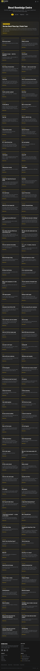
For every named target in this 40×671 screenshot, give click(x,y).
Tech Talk (16, 14)
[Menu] (38, 2)
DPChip (2, 656)
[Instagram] (7, 650)
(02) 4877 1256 (24, 655)
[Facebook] (2, 650)
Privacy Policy (22, 664)
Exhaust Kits (3, 659)
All (12, 14)
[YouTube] (5, 650)
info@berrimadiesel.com (26, 656)
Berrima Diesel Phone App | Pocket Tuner (15, 26)
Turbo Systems (3, 660)
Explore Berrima (23, 650)
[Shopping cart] (36, 2)
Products (22, 645)
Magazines (22, 14)
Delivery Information (4, 664)
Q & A (27, 14)
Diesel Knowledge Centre (25, 648)
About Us (22, 649)
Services (22, 646)
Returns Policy (10, 664)
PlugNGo (2, 657)
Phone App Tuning (4, 655)
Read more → (5, 33)
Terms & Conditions (16, 664)
